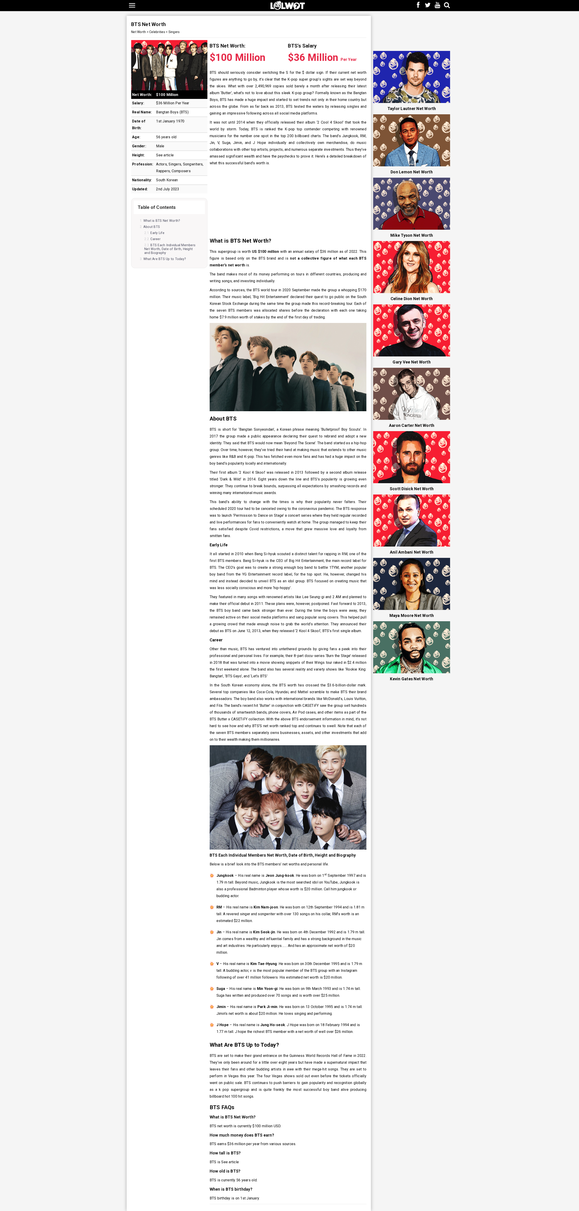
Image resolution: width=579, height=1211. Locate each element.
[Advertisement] (288, 201)
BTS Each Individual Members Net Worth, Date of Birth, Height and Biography (169, 249)
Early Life (157, 233)
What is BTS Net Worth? (161, 221)
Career (155, 239)
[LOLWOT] (288, 5)
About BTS (151, 227)
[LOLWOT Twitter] (428, 5)
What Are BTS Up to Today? (164, 259)
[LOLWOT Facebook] (418, 5)
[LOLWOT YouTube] (437, 5)
